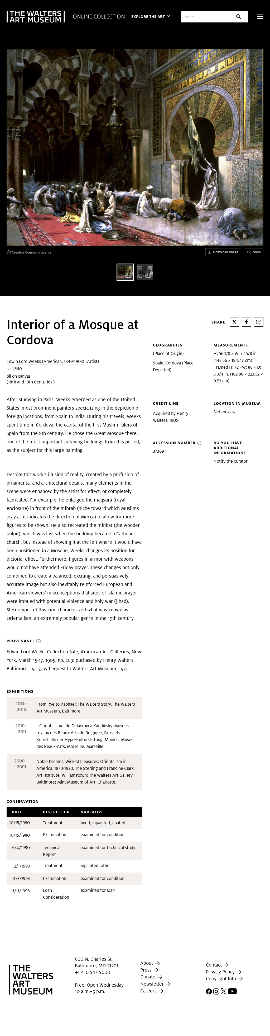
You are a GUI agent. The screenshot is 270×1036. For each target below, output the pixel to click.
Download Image (225, 252)
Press (146, 970)
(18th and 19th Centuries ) (31, 382)
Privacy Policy (221, 972)
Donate (148, 977)
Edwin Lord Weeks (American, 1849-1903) (45, 361)
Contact (214, 965)
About (147, 963)
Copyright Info (221, 979)
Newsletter (152, 984)
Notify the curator (231, 461)
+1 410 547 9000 (92, 972)
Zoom (256, 252)
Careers (149, 991)
